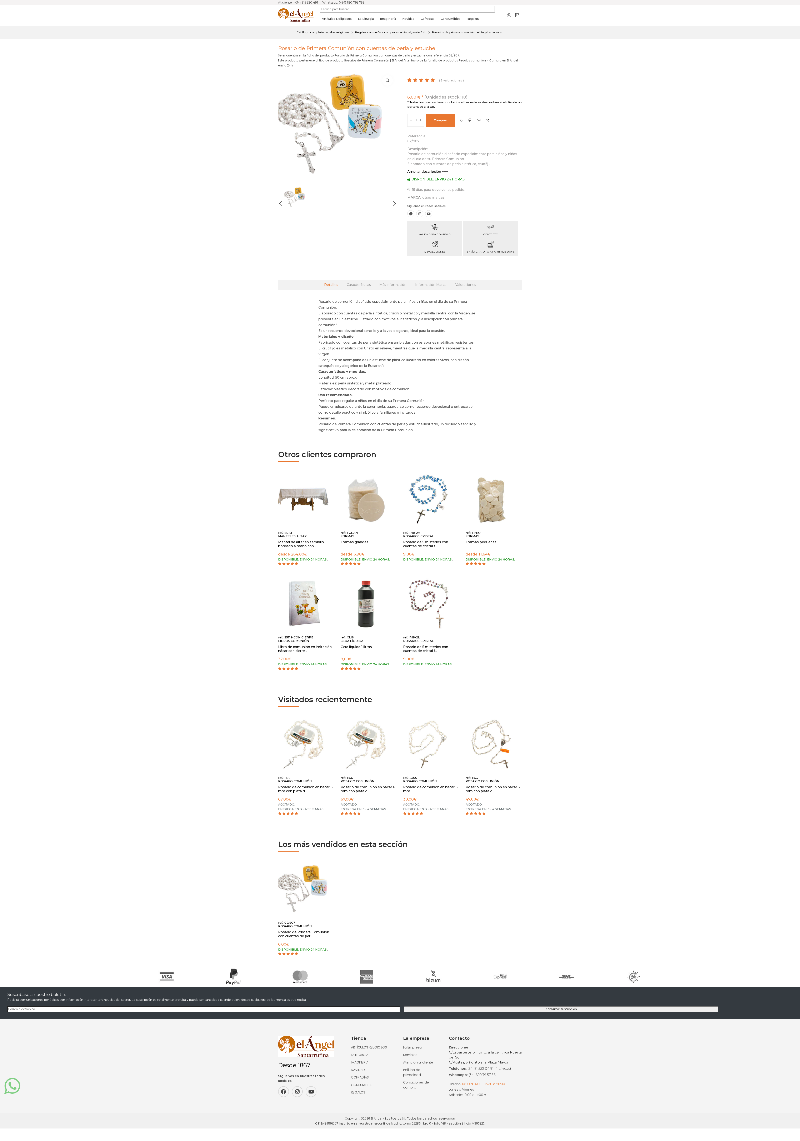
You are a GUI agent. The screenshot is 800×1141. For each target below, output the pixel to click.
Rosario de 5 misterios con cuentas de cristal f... (425, 544)
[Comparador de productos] (487, 120)
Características (359, 285)
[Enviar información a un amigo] (479, 120)
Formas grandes (354, 542)
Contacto (490, 234)
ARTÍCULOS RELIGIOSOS (369, 1047)
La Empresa (412, 1047)
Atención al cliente (418, 1062)
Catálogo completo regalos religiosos (323, 32)
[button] (280, 203)
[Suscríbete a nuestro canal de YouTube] (428, 213)
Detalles (331, 285)
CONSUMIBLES (361, 1084)
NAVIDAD (358, 1069)
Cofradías (427, 19)
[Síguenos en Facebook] (410, 213)
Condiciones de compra (416, 1085)
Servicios (410, 1054)
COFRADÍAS (360, 1077)
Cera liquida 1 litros (356, 647)
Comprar (440, 120)
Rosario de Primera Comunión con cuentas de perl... (303, 934)
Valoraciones (465, 285)
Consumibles (450, 19)
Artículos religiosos (337, 19)
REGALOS (358, 1092)
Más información (392, 285)
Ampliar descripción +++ (427, 172)
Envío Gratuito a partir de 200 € (491, 251)
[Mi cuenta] (509, 15)
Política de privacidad (412, 1072)
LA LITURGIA (359, 1054)
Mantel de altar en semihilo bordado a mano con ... (301, 544)
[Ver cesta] (517, 15)
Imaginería (388, 19)
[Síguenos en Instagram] (419, 213)
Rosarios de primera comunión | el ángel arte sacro (467, 32)
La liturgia (366, 19)
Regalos (473, 19)
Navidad (408, 19)
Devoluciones (434, 251)
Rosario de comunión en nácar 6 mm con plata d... (305, 789)
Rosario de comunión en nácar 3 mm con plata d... (493, 789)
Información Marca (430, 285)
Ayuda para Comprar (435, 234)
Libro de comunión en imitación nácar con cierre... (305, 649)
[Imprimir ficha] (470, 120)
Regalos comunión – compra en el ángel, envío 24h (390, 32)
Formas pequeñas (481, 542)
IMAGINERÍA (359, 1062)
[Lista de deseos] (462, 120)
